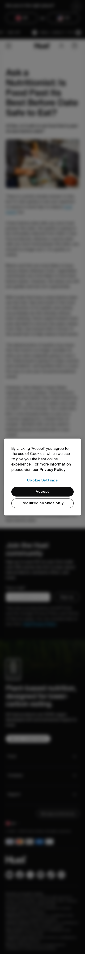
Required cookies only (42, 503)
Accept (43, 492)
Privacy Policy (52, 469)
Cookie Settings (42, 480)
